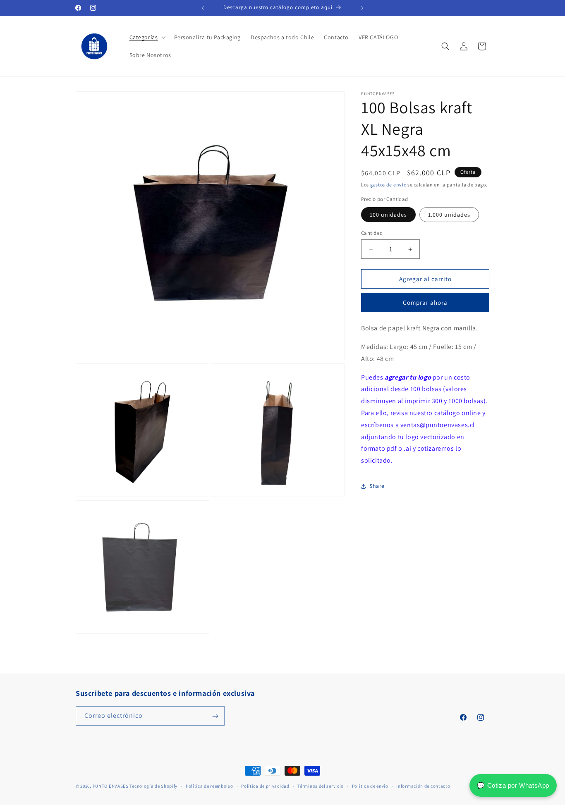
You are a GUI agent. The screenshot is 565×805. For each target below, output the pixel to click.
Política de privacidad (265, 785)
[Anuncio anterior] (203, 8)
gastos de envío (388, 185)
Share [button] (377, 486)
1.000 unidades (449, 214)
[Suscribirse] (215, 716)
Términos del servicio (320, 785)
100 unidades (388, 214)
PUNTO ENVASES (111, 786)
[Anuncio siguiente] (362, 8)
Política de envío (370, 785)
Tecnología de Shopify (153, 786)
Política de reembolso (209, 785)
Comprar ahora (425, 302)
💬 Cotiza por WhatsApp (513, 785)
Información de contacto (423, 785)
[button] (146, 37)
